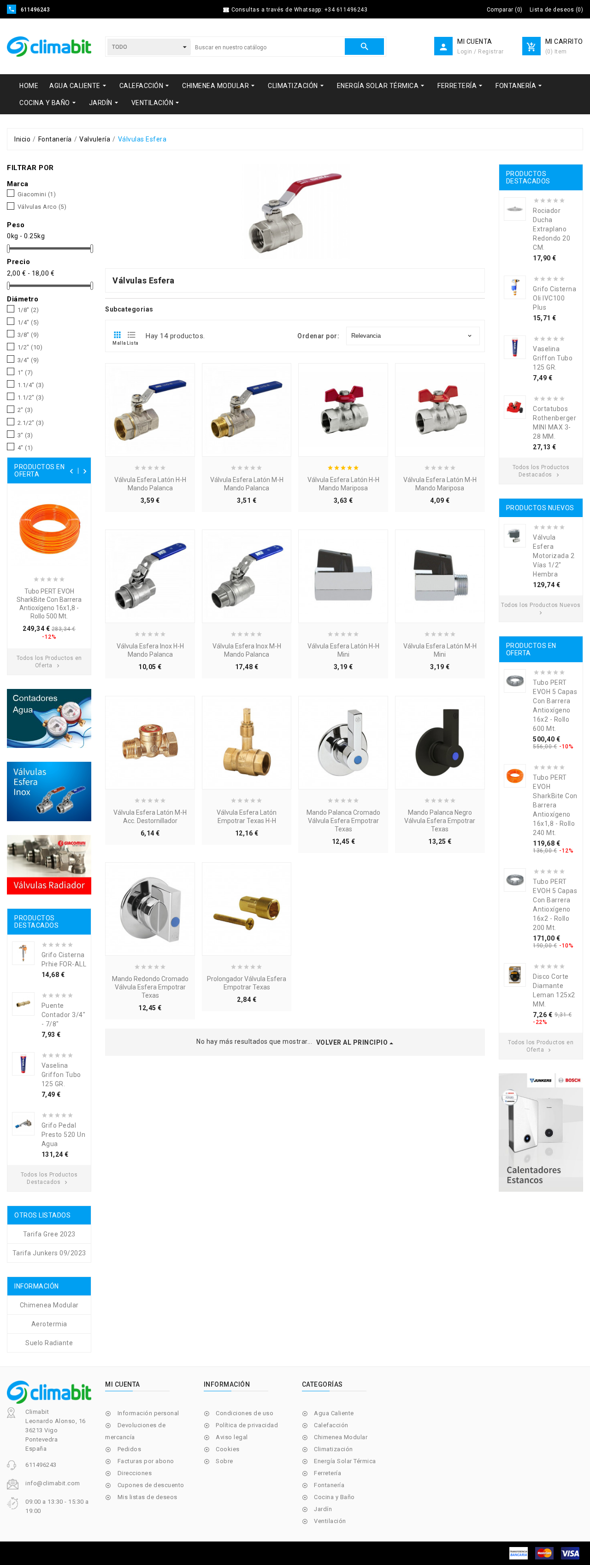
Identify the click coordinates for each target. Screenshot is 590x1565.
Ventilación (330, 1521)
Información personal (148, 1413)
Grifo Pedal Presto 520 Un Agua (63, 1134)
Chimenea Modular (340, 1437)
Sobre (224, 1461)
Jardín (323, 1509)
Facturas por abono (146, 1461)
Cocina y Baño (334, 1497)
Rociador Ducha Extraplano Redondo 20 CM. (551, 229)
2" (25, 410)
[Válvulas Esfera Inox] (49, 791)
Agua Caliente (334, 1413)
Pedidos (130, 1449)
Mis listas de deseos (147, 1497)
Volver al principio (352, 1042)
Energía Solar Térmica (345, 1461)
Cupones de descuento (151, 1485)
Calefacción (331, 1425)
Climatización (333, 1449)
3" (25, 435)
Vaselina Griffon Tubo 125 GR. (61, 1075)
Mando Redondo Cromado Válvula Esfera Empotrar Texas (150, 987)
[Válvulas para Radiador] (49, 864)
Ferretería (327, 1473)
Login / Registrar (480, 51)
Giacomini (37, 194)
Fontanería (329, 1485)
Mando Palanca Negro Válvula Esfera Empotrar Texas (439, 821)
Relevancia (411, 335)
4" (25, 448)
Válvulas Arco (42, 207)
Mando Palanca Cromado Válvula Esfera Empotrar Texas (343, 821)
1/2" (30, 347)
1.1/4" (31, 385)
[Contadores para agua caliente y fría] (49, 718)
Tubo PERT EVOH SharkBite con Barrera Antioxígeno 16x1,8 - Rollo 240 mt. (555, 805)
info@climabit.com (52, 1483)
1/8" (28, 310)
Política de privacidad (247, 1425)
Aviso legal (232, 1437)
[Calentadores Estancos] (541, 1132)
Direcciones (135, 1473)
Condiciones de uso (244, 1413)
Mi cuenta (122, 1384)
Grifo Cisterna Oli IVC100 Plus (554, 298)
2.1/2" (31, 423)
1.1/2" (31, 397)
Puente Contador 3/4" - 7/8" (63, 1015)
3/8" (28, 335)
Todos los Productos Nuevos (540, 609)
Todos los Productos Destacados (541, 471)
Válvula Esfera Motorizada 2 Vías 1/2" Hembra (553, 556)
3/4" (28, 360)
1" (25, 373)
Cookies (228, 1449)
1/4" (28, 322)
